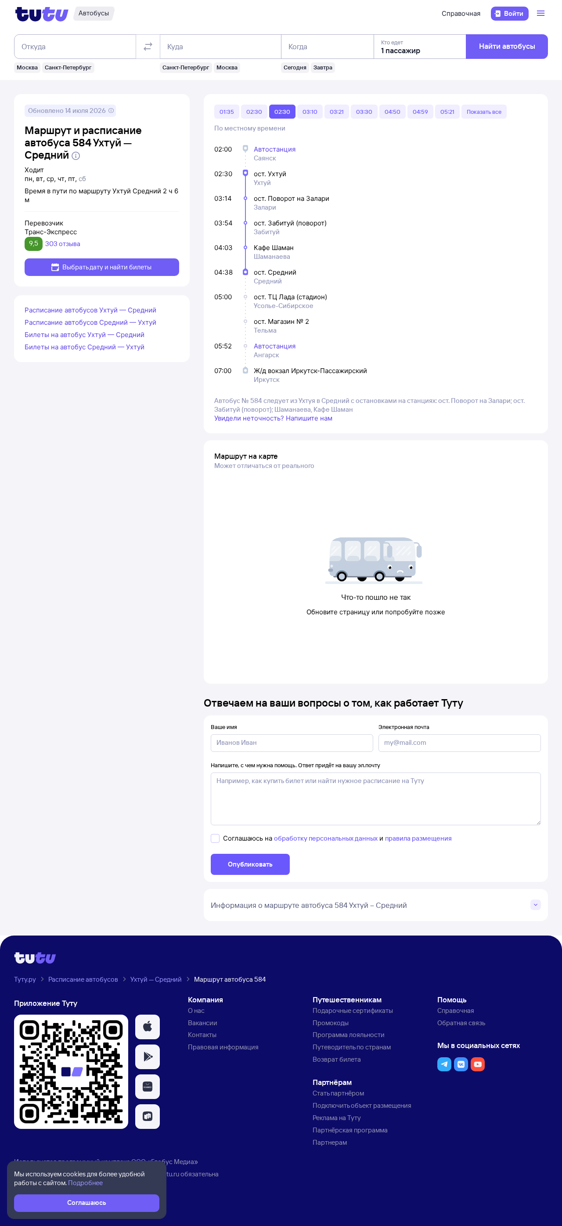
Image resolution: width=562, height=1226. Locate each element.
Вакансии (202, 1023)
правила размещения (418, 838)
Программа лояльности (349, 1034)
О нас (196, 1010)
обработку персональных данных (326, 838)
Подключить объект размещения (362, 1105)
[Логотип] (42, 14)
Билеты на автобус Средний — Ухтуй (84, 347)
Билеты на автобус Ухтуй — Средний (84, 334)
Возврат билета (337, 1059)
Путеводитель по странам (352, 1047)
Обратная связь (461, 1023)
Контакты (202, 1034)
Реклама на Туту (337, 1118)
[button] (147, 1027)
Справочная (461, 13)
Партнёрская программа (350, 1130)
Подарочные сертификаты (353, 1010)
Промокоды (331, 1023)
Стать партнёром (338, 1093)
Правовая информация (223, 1047)
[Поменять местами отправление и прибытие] (148, 46)
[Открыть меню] (542, 13)
